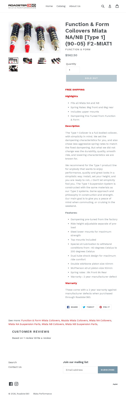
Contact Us (15, 366)
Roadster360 (23, 394)
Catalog (61, 6)
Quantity (71, 63)
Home (49, 6)
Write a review (42, 338)
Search (12, 362)
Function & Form (78, 49)
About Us (74, 6)
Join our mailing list (75, 362)
